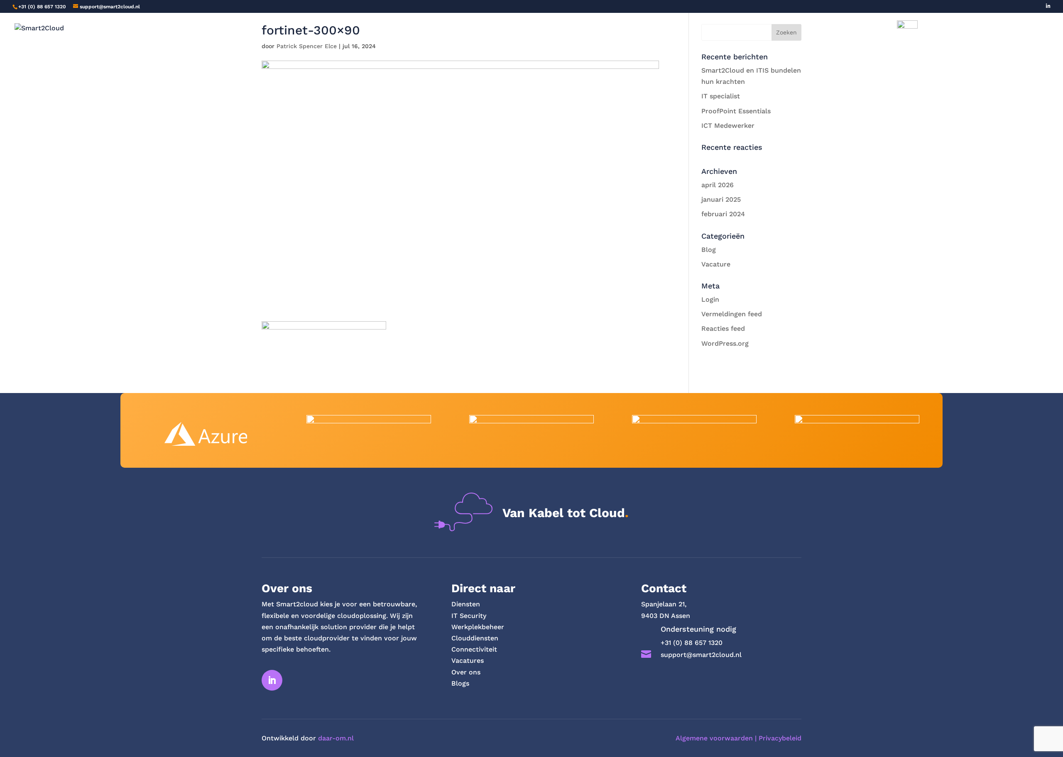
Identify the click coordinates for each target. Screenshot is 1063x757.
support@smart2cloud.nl (701, 655)
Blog (708, 250)
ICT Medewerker (727, 125)
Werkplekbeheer (477, 627)
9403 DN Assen (665, 616)
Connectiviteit (474, 649)
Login (710, 299)
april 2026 (717, 185)
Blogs (580, 32)
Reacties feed (723, 328)
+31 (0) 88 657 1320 (42, 7)
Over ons (545, 32)
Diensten (452, 32)
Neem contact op (629, 32)
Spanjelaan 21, (663, 604)
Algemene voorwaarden (714, 738)
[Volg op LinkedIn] (272, 680)
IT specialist (720, 96)
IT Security (468, 616)
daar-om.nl (336, 738)
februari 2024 (723, 214)
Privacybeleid (780, 738)
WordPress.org (725, 343)
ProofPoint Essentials (736, 111)
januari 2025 (721, 199)
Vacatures (503, 32)
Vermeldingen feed (731, 314)
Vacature (715, 264)
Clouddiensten (474, 638)
